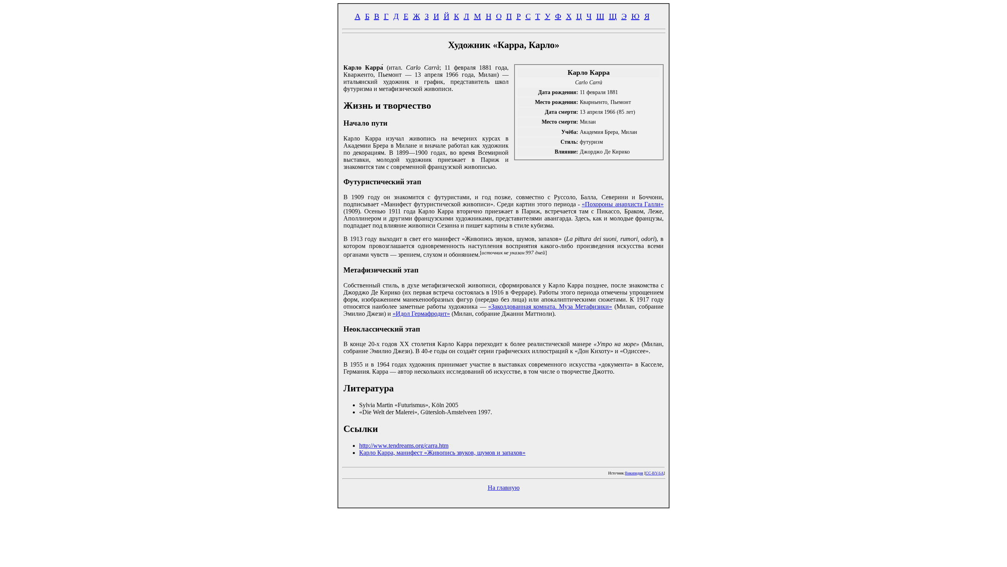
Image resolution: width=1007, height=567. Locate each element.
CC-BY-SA (655, 473)
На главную (504, 487)
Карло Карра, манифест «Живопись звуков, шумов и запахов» (442, 452)
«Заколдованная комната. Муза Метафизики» (550, 306)
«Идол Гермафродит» (421, 313)
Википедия (634, 473)
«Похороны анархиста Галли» (623, 204)
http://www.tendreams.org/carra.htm (403, 445)
